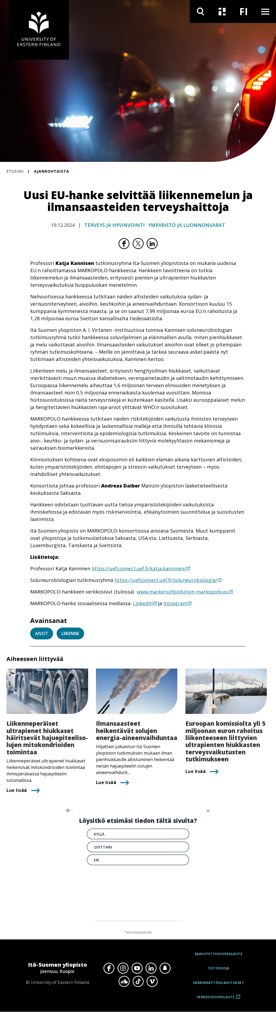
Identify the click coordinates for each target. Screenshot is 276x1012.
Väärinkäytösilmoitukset (218, 982)
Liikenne (70, 633)
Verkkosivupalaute (216, 999)
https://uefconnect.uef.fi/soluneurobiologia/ (166, 580)
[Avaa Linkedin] (151, 968)
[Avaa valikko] (265, 11)
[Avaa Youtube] (137, 968)
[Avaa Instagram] (123, 968)
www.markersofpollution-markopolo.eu (183, 591)
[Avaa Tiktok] (138, 981)
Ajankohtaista (51, 171)
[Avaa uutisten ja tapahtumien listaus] (222, 11)
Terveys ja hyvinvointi (114, 225)
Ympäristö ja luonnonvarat (186, 225)
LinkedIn (143, 603)
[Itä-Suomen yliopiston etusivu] (39, 30)
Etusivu (15, 171)
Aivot (41, 633)
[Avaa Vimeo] (152, 981)
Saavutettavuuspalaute (219, 954)
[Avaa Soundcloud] (124, 981)
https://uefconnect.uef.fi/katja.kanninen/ (139, 568)
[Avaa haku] (200, 11)
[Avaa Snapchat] (165, 968)
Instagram (175, 603)
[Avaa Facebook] (109, 968)
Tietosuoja (218, 968)
